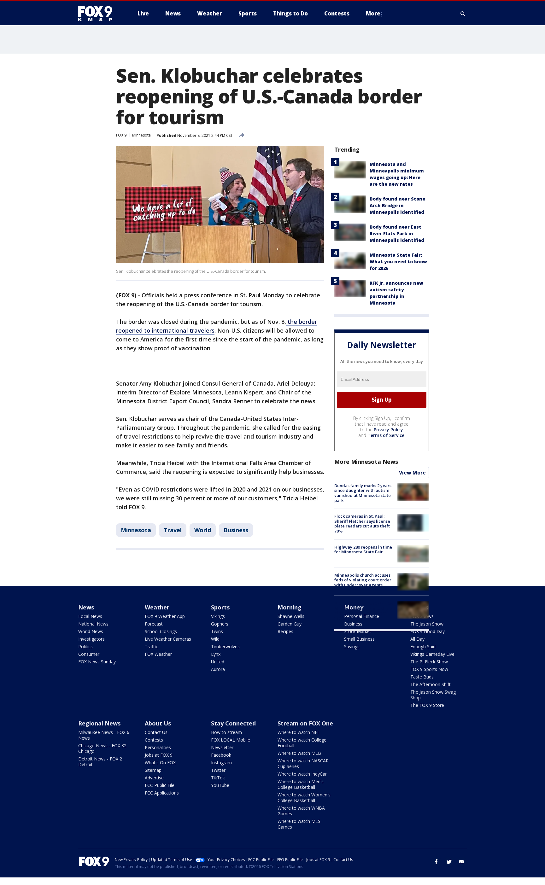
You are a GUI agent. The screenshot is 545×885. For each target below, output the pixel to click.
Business (236, 530)
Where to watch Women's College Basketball (304, 797)
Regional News (99, 723)
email (462, 862)
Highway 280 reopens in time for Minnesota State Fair (363, 549)
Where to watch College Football (302, 742)
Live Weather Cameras (168, 639)
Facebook (221, 755)
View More (412, 472)
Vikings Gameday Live (432, 654)
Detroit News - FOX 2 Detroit (100, 761)
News (86, 607)
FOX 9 (121, 135)
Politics (85, 646)
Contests (154, 740)
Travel (173, 530)
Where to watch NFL (299, 732)
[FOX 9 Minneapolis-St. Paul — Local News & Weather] (99, 13)
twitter (449, 862)
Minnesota (141, 135)
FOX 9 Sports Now (429, 669)
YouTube (220, 785)
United (217, 662)
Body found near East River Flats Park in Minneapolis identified (397, 233)
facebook (436, 862)
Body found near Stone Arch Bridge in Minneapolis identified (397, 205)
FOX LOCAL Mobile (230, 740)
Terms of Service (385, 435)
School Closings (161, 631)
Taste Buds (422, 677)
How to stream (226, 732)
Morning (290, 607)
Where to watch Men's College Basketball (301, 784)
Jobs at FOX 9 (159, 755)
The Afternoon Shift (430, 684)
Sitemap (153, 770)
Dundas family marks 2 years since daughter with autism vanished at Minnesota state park (362, 493)
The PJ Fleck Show (429, 662)
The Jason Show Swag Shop (433, 695)
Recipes (285, 631)
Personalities (158, 747)
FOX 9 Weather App (165, 616)
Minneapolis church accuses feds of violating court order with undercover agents (362, 580)
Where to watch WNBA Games (301, 811)
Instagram (221, 763)
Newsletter (222, 747)
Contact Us (156, 732)
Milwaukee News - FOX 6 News (103, 735)
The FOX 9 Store (427, 705)
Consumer (88, 654)
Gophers (219, 624)
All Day (417, 639)
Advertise (154, 778)
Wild (215, 639)
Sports (220, 607)
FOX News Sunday (97, 662)
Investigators (91, 639)
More (373, 13)
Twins (217, 631)
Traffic (151, 646)
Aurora (218, 669)
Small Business (359, 639)
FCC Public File (159, 785)
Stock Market (357, 631)
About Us (158, 723)
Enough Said (423, 646)
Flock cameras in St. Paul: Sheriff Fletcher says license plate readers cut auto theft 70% (362, 523)
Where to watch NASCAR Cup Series (303, 763)
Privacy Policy (388, 430)
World (202, 530)
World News (90, 631)
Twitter (218, 770)
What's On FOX (160, 763)
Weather (157, 607)
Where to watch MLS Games (299, 824)
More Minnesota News (366, 461)
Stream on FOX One (305, 723)
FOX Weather (158, 654)
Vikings (218, 616)
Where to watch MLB (299, 753)
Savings (352, 646)
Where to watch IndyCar (302, 774)
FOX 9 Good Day (427, 631)
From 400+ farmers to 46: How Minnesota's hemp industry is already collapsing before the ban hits (363, 610)
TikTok (218, 778)
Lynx (215, 654)
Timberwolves (225, 646)
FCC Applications (162, 793)
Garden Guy (290, 624)
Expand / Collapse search (463, 13)
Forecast (154, 624)
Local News (90, 616)
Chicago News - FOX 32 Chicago (102, 748)
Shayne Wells (291, 616)
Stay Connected (233, 723)
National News (93, 624)
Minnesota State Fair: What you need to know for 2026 (398, 261)
